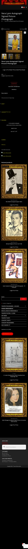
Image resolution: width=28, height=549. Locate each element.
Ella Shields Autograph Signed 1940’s (14, 201)
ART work (4, 315)
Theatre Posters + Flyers (8, 313)
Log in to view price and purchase (14, 70)
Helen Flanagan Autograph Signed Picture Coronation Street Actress (14, 421)
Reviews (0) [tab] (14, 89)
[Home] (1, 21)
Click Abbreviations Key (5, 149)
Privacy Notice (5, 454)
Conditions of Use (6, 455)
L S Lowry (14, 373)
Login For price (14, 205)
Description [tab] (14, 83)
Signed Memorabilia (9, 75)
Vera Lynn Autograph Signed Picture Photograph (14, 21)
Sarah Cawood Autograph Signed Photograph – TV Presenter (14, 286)
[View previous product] (2, 29)
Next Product (22, 29)
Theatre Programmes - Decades (10, 306)
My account (5, 453)
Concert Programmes (7, 322)
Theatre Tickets (5, 318)
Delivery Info (5, 444)
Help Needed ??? (5, 325)
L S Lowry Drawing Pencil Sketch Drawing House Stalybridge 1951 (14, 376)
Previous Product (7, 29)
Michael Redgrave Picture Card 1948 (14, 243)
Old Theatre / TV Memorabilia (9, 461)
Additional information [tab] (14, 86)
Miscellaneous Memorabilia (9, 311)
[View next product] (26, 29)
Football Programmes (7, 460)
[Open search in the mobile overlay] (14, 447)
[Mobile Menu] (26, 7)
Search (2, 296)
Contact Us (4, 442)
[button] (25, 33)
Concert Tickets (5, 320)
